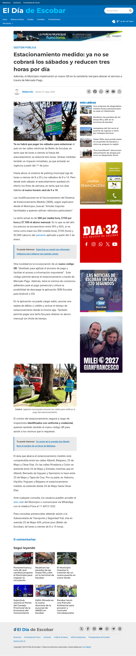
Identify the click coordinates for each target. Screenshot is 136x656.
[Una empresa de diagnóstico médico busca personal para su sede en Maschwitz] (86, 109)
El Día (34, 10)
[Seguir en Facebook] (88, 628)
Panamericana (54, 19)
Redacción (27, 91)
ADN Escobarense (78, 637)
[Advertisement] (45, 342)
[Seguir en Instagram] (94, 628)
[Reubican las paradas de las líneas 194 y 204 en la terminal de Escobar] (86, 120)
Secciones (7, 23)
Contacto (17, 3)
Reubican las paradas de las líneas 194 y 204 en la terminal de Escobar (44, 572)
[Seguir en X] (81, 628)
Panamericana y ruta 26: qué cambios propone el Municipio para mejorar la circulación (23, 574)
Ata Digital (86, 647)
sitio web (19, 502)
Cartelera (41, 19)
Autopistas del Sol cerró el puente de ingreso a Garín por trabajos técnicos (106, 130)
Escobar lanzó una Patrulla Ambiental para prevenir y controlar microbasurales (65, 606)
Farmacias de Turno (31, 3)
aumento (41, 235)
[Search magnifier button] (130, 10)
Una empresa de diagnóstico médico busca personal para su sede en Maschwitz (107, 108)
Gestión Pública (25, 47)
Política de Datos (61, 637)
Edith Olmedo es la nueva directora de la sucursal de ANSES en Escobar (44, 606)
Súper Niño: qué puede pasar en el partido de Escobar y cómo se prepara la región (107, 141)
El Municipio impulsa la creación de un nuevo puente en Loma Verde (66, 572)
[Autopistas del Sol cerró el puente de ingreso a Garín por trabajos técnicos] (86, 131)
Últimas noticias (17, 19)
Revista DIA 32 (20, 641)
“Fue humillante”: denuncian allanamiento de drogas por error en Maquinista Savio (107, 152)
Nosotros (6, 3)
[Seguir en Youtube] (100, 628)
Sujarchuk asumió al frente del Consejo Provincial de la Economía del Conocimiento (22, 606)
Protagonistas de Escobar (99, 637)
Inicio (5, 19)
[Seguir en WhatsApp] (107, 628)
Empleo (30, 19)
